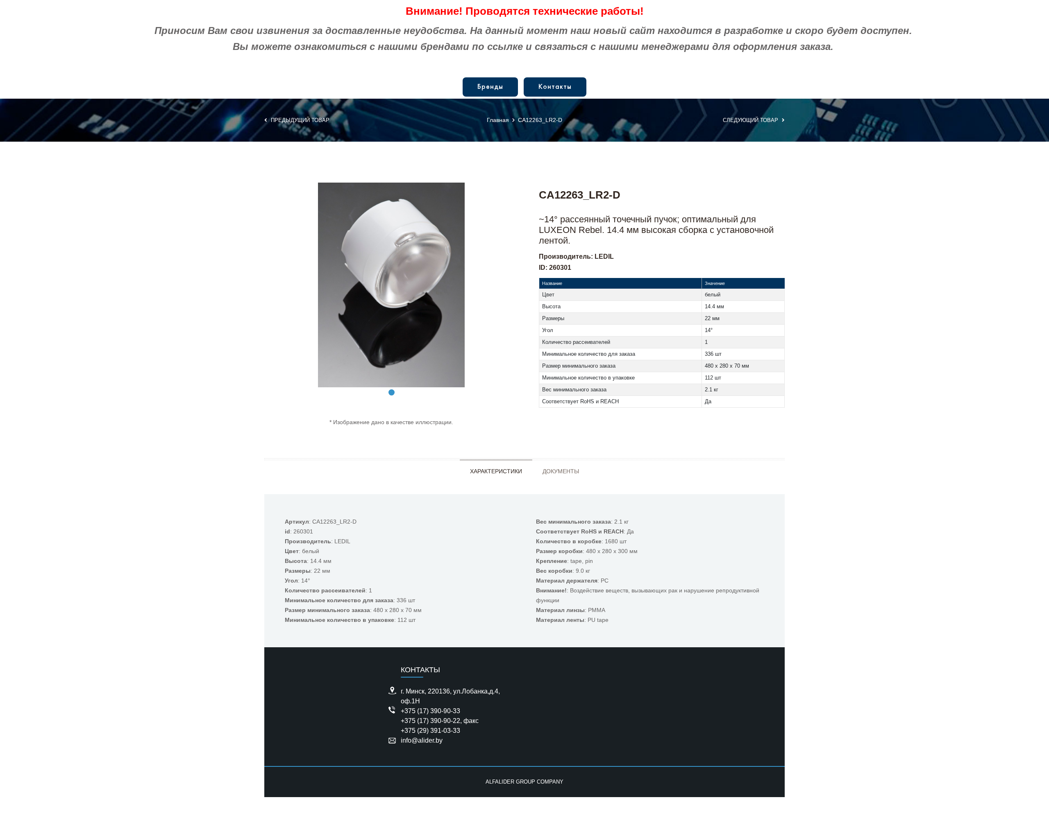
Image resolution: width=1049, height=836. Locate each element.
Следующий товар (751, 120)
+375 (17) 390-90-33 (430, 710)
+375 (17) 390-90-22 (430, 720)
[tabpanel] (391, 285)
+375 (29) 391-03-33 (430, 730)
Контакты (555, 87)
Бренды (490, 87)
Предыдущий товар (299, 120)
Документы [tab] (561, 471)
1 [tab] (391, 392)
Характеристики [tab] (496, 471)
